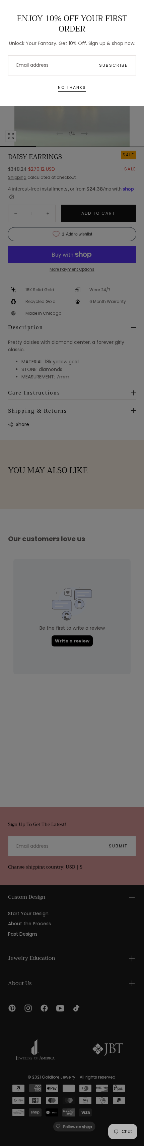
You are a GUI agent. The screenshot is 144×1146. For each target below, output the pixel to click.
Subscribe (113, 65)
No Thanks (72, 87)
